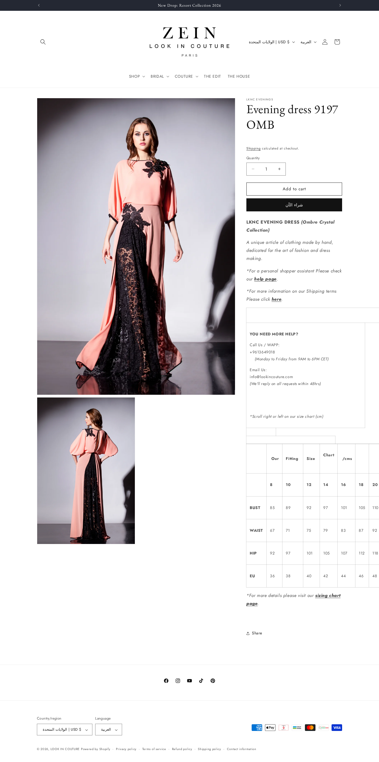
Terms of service (154, 749)
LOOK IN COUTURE (65, 749)
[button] (43, 42)
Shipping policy (209, 749)
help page (265, 279)
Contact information (241, 749)
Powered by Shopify (95, 749)
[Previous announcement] (39, 5)
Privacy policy (126, 749)
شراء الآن (294, 205)
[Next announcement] (340, 5)
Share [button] (257, 633)
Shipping (253, 148)
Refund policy (182, 749)
